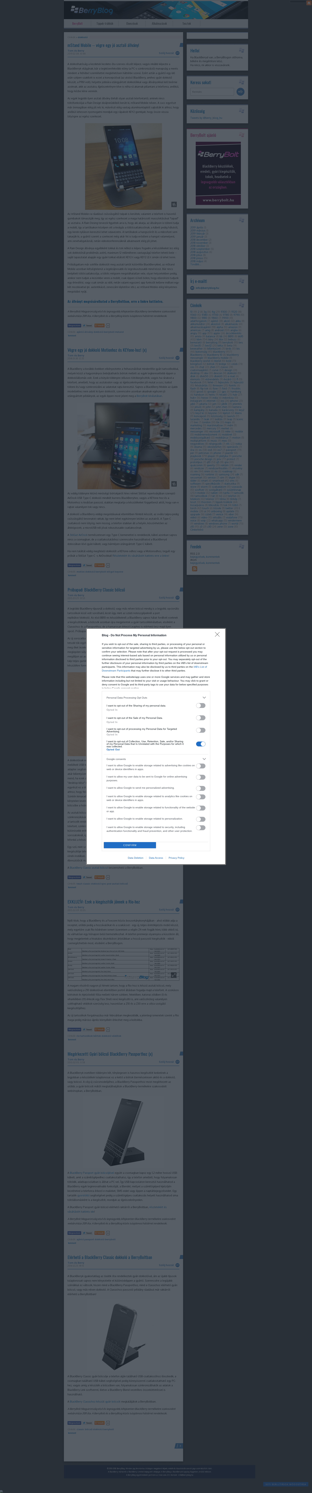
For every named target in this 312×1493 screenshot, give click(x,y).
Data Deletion (135, 857)
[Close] (218, 635)
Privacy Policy (176, 857)
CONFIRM (130, 845)
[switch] (200, 705)
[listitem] (156, 697)
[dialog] (156, 746)
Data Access (156, 857)
